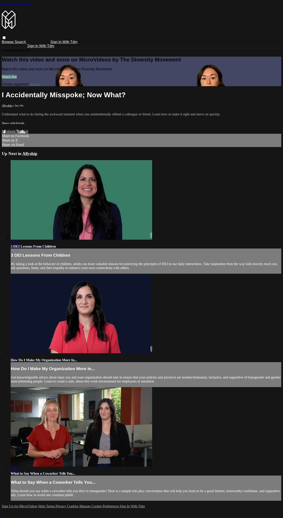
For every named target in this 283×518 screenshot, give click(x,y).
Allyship (7, 105)
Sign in (35, 84)
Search (21, 42)
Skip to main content (16, 4)
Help (42, 506)
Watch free (9, 76)
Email (24, 132)
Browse (8, 42)
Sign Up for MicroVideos (19, 506)
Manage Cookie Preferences (99, 506)
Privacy (61, 506)
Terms (50, 506)
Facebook (9, 132)
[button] (4, 37)
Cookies (73, 506)
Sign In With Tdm (63, 42)
